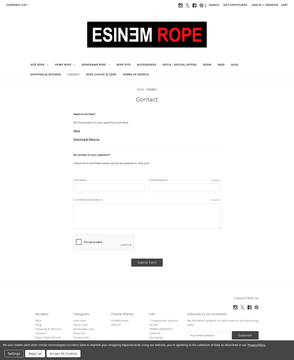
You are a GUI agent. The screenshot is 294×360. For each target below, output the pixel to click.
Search (214, 5)
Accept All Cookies (63, 353)
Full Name (79, 180)
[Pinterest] (201, 5)
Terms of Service (136, 74)
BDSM (207, 64)
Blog (234, 64)
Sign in (256, 5)
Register (272, 5)
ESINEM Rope (119, 320)
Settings (14, 353)
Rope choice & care (101, 74)
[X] (187, 5)
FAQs (221, 64)
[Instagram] (180, 5)
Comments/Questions (147, 199)
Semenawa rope (94, 64)
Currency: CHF (16, 5)
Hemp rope (63, 64)
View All (116, 325)
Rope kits (123, 64)
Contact (73, 74)
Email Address (185, 180)
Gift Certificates (235, 5)
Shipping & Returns (45, 74)
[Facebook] (194, 5)
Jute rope (37, 64)
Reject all (35, 353)
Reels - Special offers (180, 64)
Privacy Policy (256, 345)
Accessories (146, 64)
